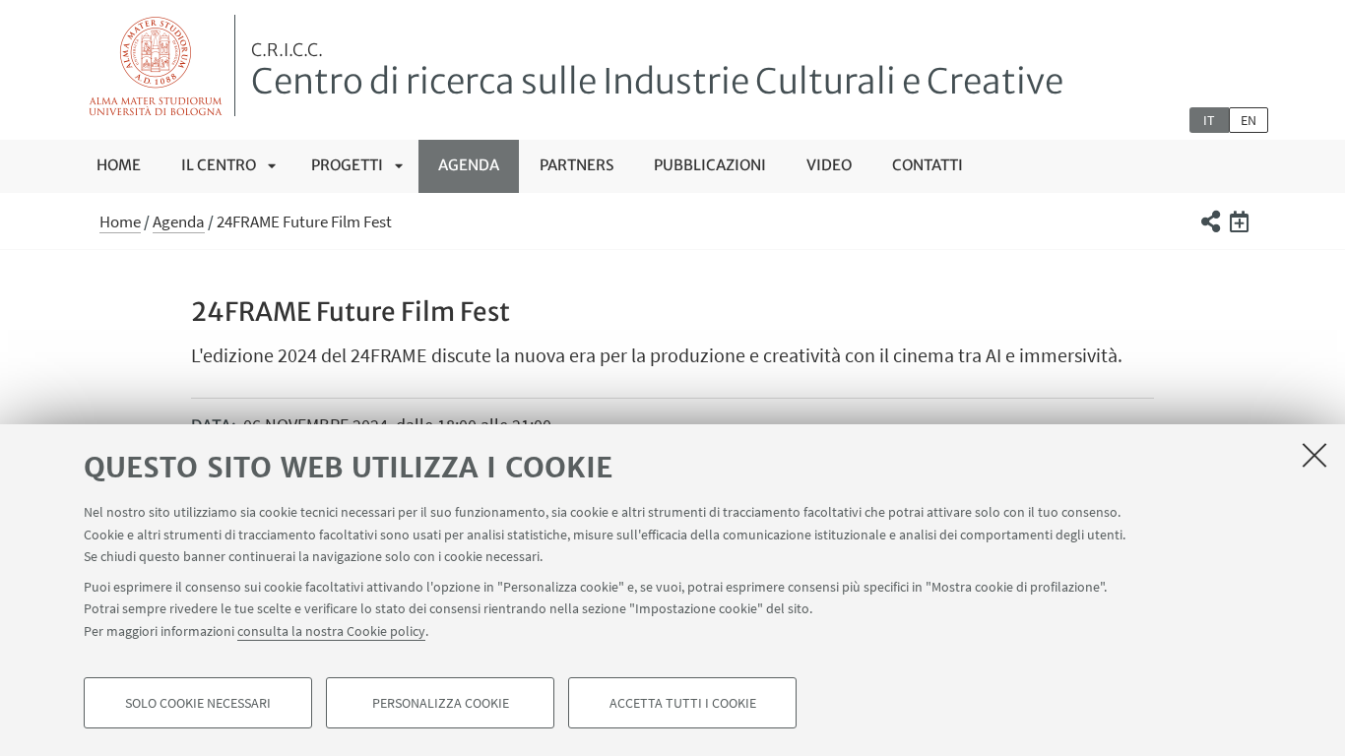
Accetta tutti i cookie (682, 703)
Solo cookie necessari (198, 703)
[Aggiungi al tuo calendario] (1239, 221)
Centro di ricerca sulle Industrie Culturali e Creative (657, 71)
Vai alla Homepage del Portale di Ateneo (156, 65)
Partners (576, 165)
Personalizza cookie (440, 703)
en (1248, 120)
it (1209, 120)
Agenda (468, 165)
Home (118, 165)
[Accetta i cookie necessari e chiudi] (1314, 455)
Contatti (927, 165)
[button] (1209, 221)
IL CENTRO (218, 165)
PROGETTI (347, 165)
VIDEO (829, 165)
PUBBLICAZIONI (710, 165)
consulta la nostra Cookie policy (331, 630)
